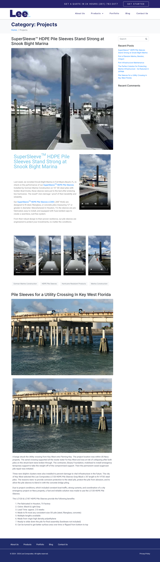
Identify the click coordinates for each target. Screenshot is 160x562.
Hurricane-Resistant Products (74, 284)
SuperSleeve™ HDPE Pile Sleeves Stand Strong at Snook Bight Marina (57, 41)
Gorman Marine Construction (25, 284)
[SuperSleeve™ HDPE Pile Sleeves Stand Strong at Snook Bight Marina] (62, 98)
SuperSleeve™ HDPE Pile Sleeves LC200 (35, 201)
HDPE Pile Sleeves (49, 284)
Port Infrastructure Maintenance (131, 63)
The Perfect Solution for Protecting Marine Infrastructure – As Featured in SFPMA (133, 69)
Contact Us (142, 13)
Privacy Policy (145, 554)
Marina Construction (99, 284)
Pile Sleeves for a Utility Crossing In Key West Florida (61, 294)
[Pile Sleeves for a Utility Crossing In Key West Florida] (62, 337)
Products (96, 13)
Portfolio (114, 13)
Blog (128, 13)
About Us (80, 13)
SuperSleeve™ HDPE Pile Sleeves (58, 184)
